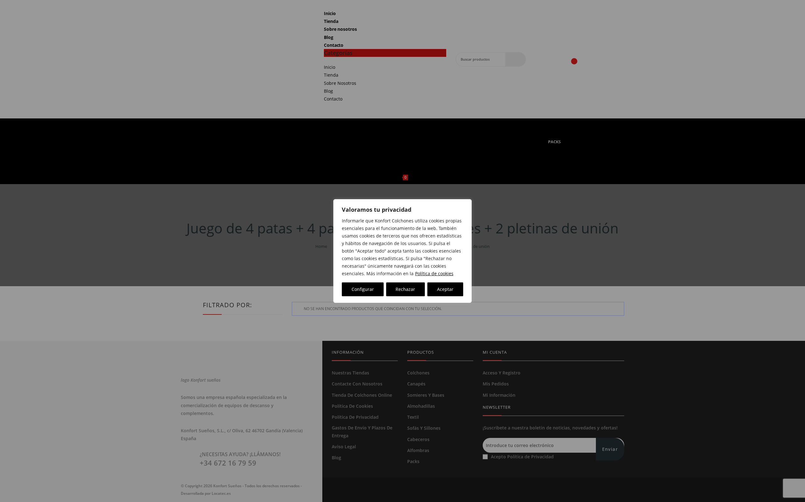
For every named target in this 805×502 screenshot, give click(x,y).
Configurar (363, 289)
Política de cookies (434, 273)
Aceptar (445, 289)
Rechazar (405, 289)
